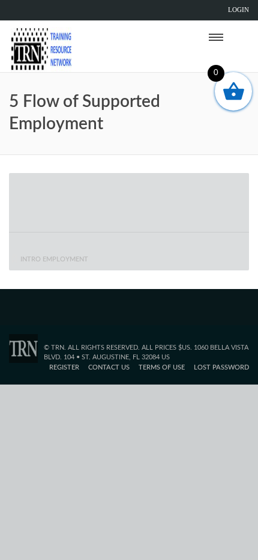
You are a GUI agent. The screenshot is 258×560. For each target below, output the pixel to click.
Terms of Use (162, 367)
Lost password (221, 367)
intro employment (54, 259)
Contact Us (109, 367)
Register (64, 367)
